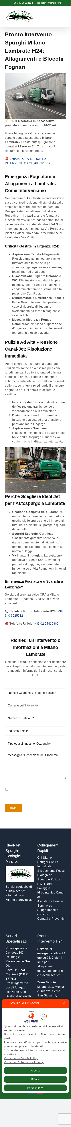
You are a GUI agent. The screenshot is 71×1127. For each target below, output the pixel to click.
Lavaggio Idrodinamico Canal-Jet (51, 892)
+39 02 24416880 (46, 623)
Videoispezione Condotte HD (16, 950)
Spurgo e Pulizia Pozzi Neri (48, 881)
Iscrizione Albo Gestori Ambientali (18, 994)
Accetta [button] (35, 1070)
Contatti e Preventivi (51, 918)
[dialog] (35, 1046)
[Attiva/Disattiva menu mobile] (63, 18)
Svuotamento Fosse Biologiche (51, 873)
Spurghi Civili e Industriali (48, 864)
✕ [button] (63, 1003)
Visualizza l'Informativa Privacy (24, 1062)
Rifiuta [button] (35, 1079)
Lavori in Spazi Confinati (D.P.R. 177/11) (17, 974)
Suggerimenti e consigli (47, 912)
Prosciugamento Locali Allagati (17, 985)
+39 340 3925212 (22, 3)
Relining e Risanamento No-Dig (18, 961)
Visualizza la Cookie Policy (21, 1058)
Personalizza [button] (35, 1087)
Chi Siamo (44, 857)
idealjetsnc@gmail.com (48, 3)
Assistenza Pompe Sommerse (50, 903)
